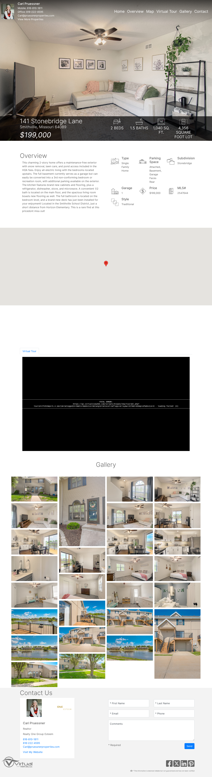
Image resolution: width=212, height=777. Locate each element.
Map (150, 11)
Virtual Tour (166, 11)
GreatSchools (185, 338)
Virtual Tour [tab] (29, 351)
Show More (31, 340)
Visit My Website (33, 752)
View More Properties (30, 19)
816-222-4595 (34, 11)
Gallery (185, 11)
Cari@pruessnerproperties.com (36, 15)
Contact (201, 11)
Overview (135, 11)
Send (189, 746)
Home (119, 11)
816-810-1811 (34, 8)
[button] (7, 70)
